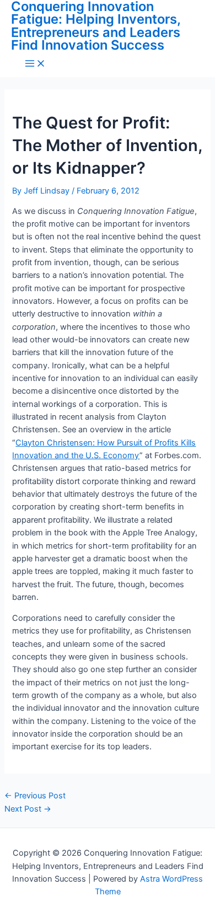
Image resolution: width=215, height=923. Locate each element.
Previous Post (35, 796)
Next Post (27, 809)
